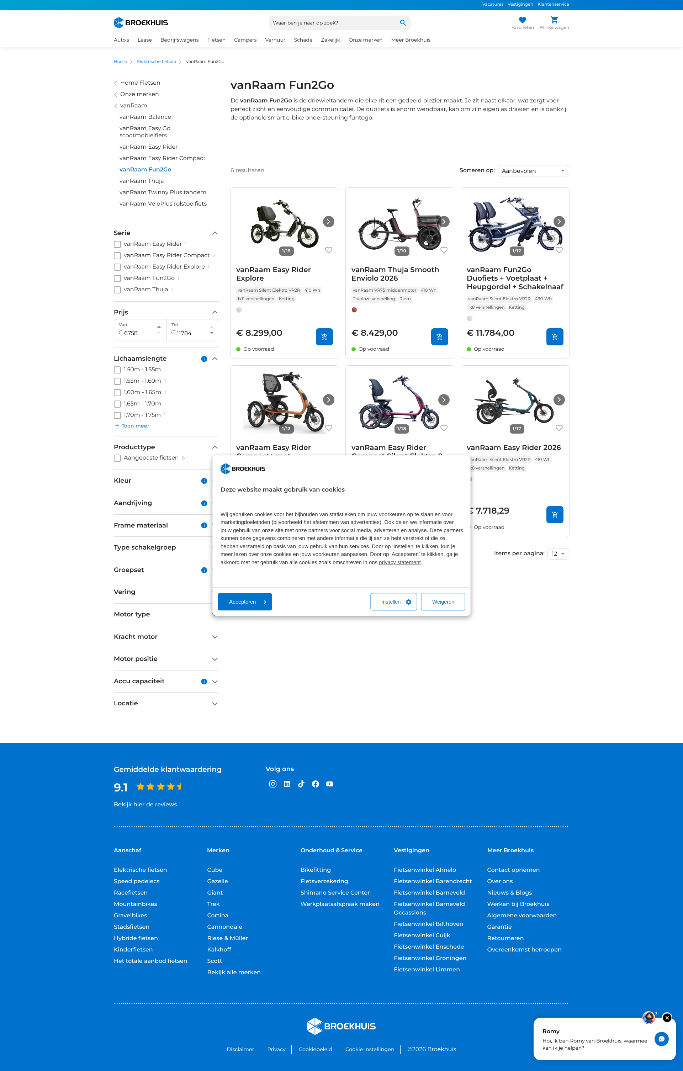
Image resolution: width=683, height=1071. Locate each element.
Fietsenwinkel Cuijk (422, 935)
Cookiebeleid (315, 1049)
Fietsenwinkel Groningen (430, 958)
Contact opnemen (513, 870)
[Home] (141, 22)
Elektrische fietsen (156, 61)
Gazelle (217, 881)
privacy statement (400, 563)
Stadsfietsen (131, 927)
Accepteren (242, 602)
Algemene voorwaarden (522, 915)
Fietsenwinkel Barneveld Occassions (429, 908)
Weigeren (443, 602)
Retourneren (505, 938)
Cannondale (224, 927)
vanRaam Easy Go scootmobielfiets (145, 132)
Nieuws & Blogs (509, 893)
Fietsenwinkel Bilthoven (428, 924)
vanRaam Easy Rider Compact (163, 158)
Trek (213, 904)
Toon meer (135, 426)
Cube (214, 870)
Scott (214, 961)
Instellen (391, 602)
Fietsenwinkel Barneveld (429, 893)
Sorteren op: (477, 171)
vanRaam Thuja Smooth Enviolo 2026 (395, 274)
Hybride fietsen (136, 938)
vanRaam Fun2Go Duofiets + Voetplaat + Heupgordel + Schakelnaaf (515, 278)
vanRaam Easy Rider (149, 147)
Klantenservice (553, 4)
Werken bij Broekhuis (518, 904)
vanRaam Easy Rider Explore (273, 274)
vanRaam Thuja (142, 181)
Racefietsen (131, 893)
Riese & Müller (227, 938)
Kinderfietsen (133, 950)
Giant (215, 893)
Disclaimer (240, 1049)
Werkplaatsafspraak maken (340, 904)
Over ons (500, 881)
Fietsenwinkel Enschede (429, 947)
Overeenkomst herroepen (524, 950)
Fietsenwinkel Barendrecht (433, 881)
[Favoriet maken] (328, 250)
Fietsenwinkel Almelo (425, 870)
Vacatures (492, 4)
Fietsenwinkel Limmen (427, 969)
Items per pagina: (519, 554)
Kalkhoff (219, 950)
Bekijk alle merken (234, 972)
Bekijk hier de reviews (145, 804)
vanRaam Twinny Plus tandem (163, 192)
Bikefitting (316, 870)
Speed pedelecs (136, 881)
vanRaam (133, 105)
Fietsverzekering (324, 881)
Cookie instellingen (370, 1049)
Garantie (499, 927)
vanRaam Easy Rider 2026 (514, 448)
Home (120, 61)
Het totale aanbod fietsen (150, 961)
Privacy (276, 1049)
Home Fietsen (140, 83)
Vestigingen (520, 4)
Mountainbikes (135, 904)
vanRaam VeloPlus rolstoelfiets (163, 204)
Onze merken (365, 40)
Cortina (217, 915)
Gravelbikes (130, 915)
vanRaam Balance (145, 117)
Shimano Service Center (335, 893)
